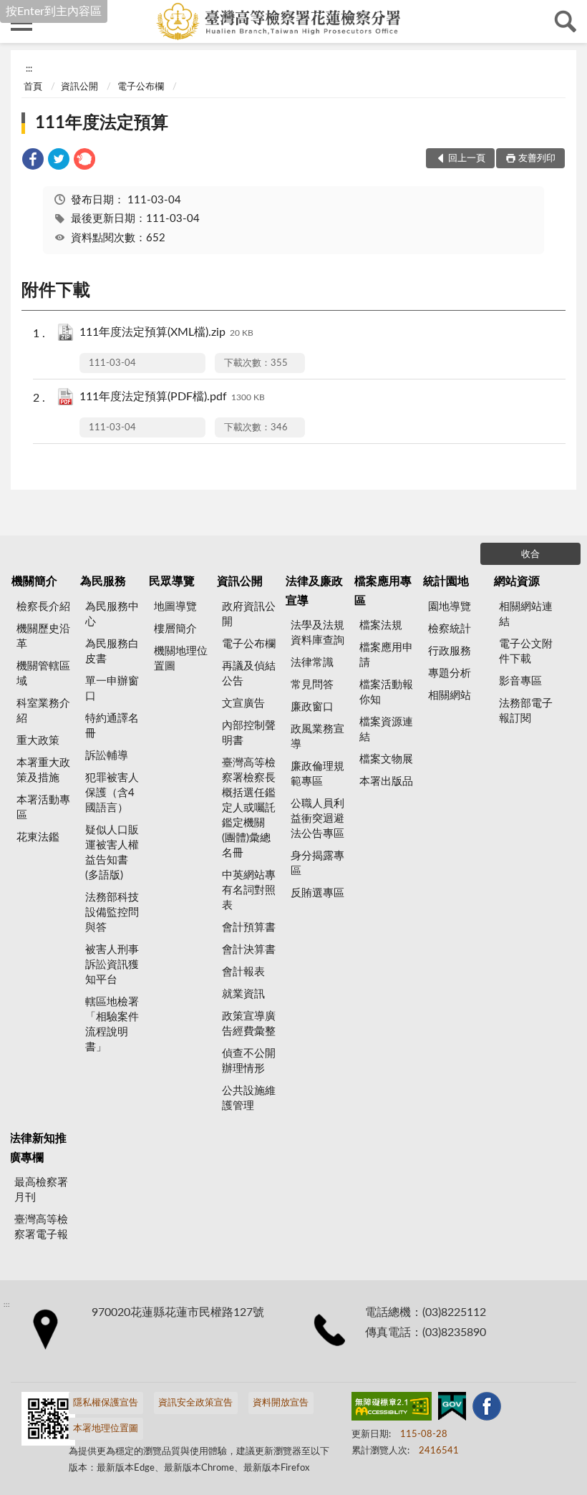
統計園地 (446, 581)
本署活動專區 (43, 808)
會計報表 (243, 972)
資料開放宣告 (281, 1403)
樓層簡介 (175, 629)
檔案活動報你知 (386, 692)
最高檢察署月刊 (41, 1190)
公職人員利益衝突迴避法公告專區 (317, 818)
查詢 (565, 21)
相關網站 (449, 695)
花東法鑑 (37, 837)
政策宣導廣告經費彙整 (249, 1024)
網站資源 (517, 581)
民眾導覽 (172, 581)
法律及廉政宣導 (314, 591)
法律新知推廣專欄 (38, 1148)
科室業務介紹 (43, 711)
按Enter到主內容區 (54, 11)
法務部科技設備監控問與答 (112, 912)
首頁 (33, 87)
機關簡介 (34, 581)
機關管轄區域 (43, 674)
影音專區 (520, 681)
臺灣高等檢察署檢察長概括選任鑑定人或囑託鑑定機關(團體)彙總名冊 (249, 808)
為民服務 (103, 581)
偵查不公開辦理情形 (249, 1061)
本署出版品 (386, 781)
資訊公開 (79, 87)
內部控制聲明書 (249, 733)
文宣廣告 (243, 703)
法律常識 (312, 662)
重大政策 (37, 740)
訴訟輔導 (106, 755)
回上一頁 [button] (466, 158)
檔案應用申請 (386, 655)
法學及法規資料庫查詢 (317, 633)
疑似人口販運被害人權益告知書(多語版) (112, 853)
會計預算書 (249, 927)
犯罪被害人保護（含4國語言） (112, 793)
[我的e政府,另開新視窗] (451, 1409)
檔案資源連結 (386, 729)
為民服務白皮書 (112, 651)
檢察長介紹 (43, 606)
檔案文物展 (386, 759)
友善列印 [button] (537, 158)
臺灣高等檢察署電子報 (41, 1227)
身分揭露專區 (317, 863)
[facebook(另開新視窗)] (486, 1409)
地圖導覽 (175, 606)
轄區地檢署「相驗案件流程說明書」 (112, 1025)
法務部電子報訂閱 (526, 711)
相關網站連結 (526, 614)
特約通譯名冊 (112, 726)
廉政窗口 (312, 707)
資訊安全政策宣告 (195, 1403)
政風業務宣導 (317, 737)
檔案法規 (380, 625)
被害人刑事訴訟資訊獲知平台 (112, 964)
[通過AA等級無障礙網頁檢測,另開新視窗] (391, 1409)
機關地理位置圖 (181, 659)
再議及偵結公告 (249, 674)
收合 (530, 554)
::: (29, 68)
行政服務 (449, 651)
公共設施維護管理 (249, 1098)
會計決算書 (249, 949)
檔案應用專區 (383, 591)
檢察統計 (449, 629)
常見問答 (312, 684)
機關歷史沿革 (43, 636)
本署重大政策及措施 (43, 770)
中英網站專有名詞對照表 (249, 890)
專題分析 (449, 673)
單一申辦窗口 (112, 689)
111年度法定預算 (101, 123)
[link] (33, 161)
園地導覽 (449, 606)
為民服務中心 (112, 614)
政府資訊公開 (249, 614)
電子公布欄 (140, 87)
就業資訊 (243, 994)
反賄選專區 (317, 893)
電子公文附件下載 (526, 651)
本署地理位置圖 (105, 1428)
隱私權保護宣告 (105, 1403)
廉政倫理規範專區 (317, 774)
